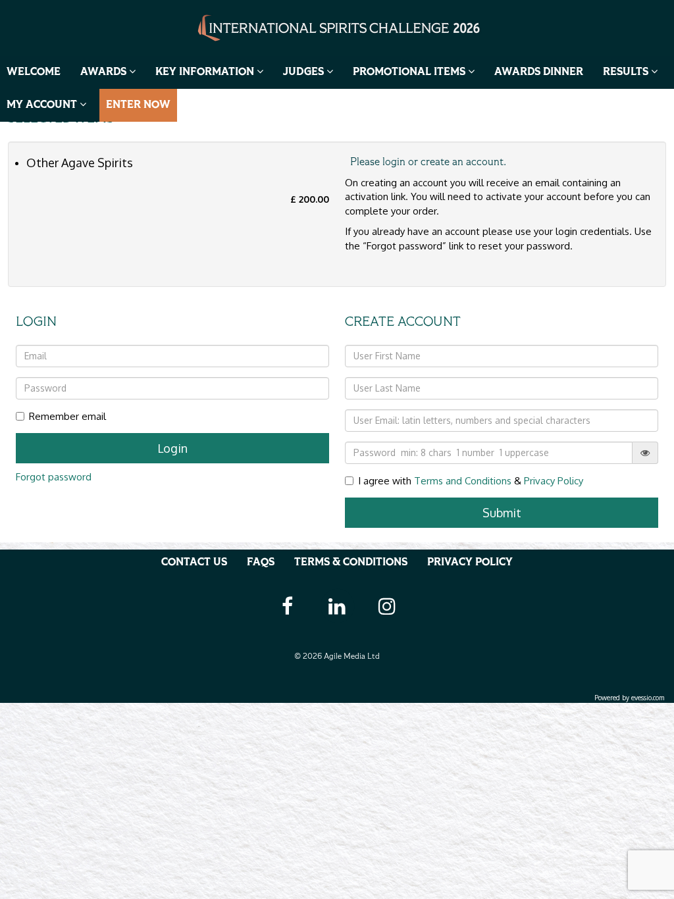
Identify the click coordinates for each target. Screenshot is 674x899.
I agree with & (470, 481)
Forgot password (53, 477)
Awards (104, 72)
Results (627, 72)
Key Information (206, 72)
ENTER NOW (138, 105)
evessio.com (647, 698)
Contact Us (194, 562)
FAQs (260, 562)
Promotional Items (410, 72)
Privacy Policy (553, 481)
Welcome (34, 72)
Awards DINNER (538, 72)
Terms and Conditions (462, 481)
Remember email (67, 416)
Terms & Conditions (350, 562)
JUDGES (304, 72)
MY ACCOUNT (43, 105)
